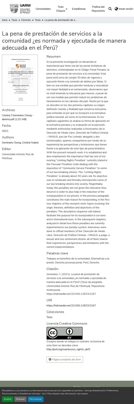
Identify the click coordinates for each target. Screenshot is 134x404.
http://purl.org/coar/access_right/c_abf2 (68, 349)
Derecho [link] (26, 20)
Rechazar (20, 399)
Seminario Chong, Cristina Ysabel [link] (20, 142)
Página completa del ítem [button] (66, 359)
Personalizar (36, 399)
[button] (22, 9)
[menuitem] (61, 9)
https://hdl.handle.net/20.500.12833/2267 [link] (71, 305)
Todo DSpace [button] (60, 9)
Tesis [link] (14, 20)
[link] (22, 117)
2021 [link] (5, 131)
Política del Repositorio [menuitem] (98, 9)
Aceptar (7, 399)
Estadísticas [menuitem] (79, 9)
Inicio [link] (5, 20)
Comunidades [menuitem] (43, 9)
